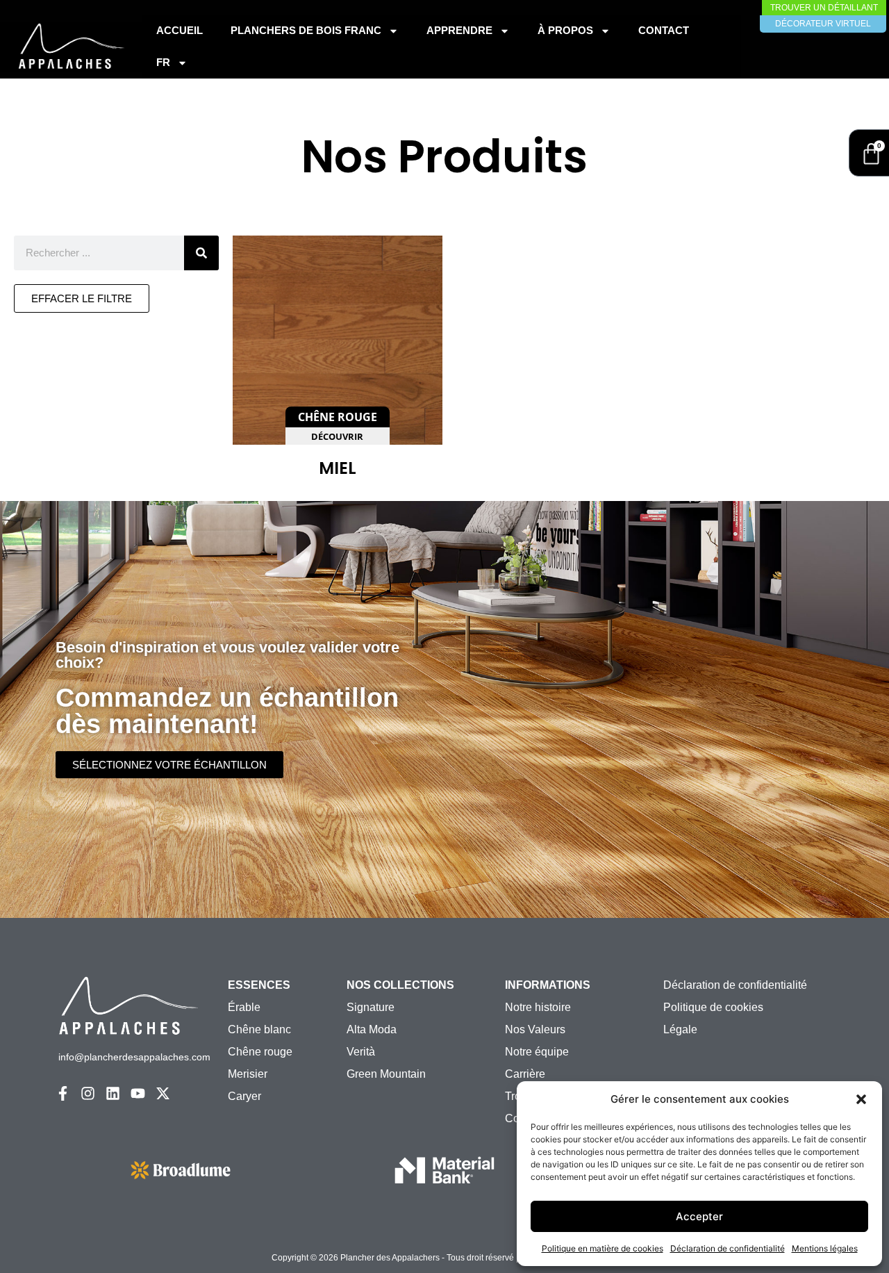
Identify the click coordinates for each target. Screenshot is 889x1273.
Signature (370, 1007)
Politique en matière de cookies (602, 1248)
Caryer (244, 1096)
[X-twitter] (163, 1093)
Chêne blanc (259, 1029)
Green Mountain (386, 1074)
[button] (861, 1099)
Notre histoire (538, 1007)
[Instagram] (88, 1093)
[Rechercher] (201, 253)
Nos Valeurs (535, 1029)
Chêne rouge (260, 1052)
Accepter (699, 1216)
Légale (680, 1029)
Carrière (525, 1074)
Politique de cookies (713, 1007)
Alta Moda (372, 1029)
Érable (244, 1007)
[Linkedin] (113, 1093)
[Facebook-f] (63, 1093)
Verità (361, 1052)
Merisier (247, 1074)
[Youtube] (138, 1093)
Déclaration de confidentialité (727, 1248)
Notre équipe (537, 1052)
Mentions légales (825, 1248)
